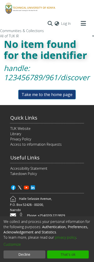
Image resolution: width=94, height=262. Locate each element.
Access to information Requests (36, 144)
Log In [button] (66, 23)
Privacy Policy (20, 139)
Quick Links (23, 117)
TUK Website (20, 128)
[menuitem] (57, 23)
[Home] (29, 8)
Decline (24, 254)
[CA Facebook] (13, 187)
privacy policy (65, 237)
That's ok (67, 254)
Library (15, 133)
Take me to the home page (47, 94)
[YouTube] (26, 187)
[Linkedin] (33, 187)
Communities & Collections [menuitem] (22, 30)
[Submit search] (50, 23)
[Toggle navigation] (83, 23)
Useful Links (25, 157)
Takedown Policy (23, 173)
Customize (12, 244)
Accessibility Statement (28, 168)
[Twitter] (20, 187)
